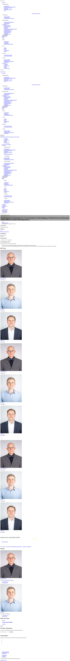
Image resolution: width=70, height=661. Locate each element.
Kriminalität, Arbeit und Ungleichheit (9, 78)
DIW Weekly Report (7, 26)
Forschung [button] (3, 2)
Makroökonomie (6, 6)
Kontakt (5, 51)
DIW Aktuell (6, 27)
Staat (5, 10)
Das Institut (6, 138)
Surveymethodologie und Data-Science (16, 546)
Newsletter (2, 633)
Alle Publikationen (5, 35)
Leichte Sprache (4, 212)
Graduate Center (6, 65)
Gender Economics (7, 16)
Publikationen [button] (4, 24)
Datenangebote (6, 23)
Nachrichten (6, 42)
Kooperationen (6, 62)
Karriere (5, 66)
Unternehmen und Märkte (8, 9)
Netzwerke (5, 64)
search (1, 0)
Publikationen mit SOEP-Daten (9, 61)
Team (5, 49)
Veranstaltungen (4, 36)
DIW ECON (4, 653)
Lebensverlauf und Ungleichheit (9, 18)
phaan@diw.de (4, 616)
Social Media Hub (7, 68)
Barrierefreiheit (4, 655)
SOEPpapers (6, 33)
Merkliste (6, 144)
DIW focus (6, 28)
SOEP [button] (3, 37)
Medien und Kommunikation (8, 44)
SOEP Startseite (6, 41)
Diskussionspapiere (7, 30)
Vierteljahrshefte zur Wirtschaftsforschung (10, 100)
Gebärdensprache (5, 211)
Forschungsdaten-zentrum (8, 196)
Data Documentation (7, 32)
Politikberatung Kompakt (8, 31)
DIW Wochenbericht (7, 25)
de (4, 135)
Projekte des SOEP (7, 60)
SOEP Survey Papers (7, 34)
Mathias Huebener (5, 541)
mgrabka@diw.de (5, 582)
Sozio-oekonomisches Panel (36, 13)
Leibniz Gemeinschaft (5, 651)
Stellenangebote (6, 50)
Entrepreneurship (6, 17)
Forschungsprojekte (7, 94)
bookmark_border (3, 71)
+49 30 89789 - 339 (5, 581)
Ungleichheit (24, 546)
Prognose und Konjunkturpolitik (9, 22)
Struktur (5, 188)
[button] (2, 0)
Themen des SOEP (7, 59)
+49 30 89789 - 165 (5, 615)
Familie (4, 546)
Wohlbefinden (29, 546)
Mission (5, 48)
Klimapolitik (6, 8)
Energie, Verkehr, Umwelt (8, 7)
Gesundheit (7, 546)
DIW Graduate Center (5, 652)
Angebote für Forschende (8, 55)
